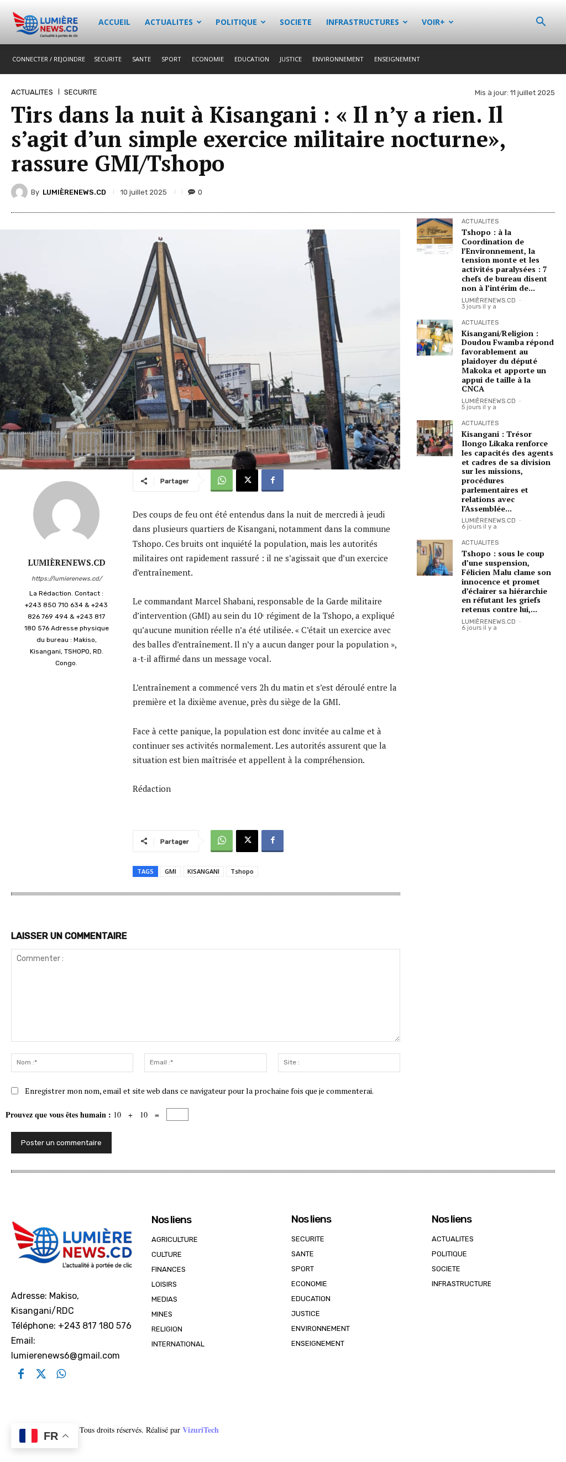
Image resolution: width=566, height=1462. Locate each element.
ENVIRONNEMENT (338, 59)
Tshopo (242, 871)
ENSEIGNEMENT (397, 59)
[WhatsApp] (222, 480)
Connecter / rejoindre (48, 59)
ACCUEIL (114, 22)
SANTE (141, 59)
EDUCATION (251, 59)
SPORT (171, 59)
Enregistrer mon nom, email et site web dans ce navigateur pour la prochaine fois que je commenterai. (199, 1090)
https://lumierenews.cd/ (67, 578)
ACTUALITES (169, 22)
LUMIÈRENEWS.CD (74, 192)
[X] (247, 480)
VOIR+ (433, 22)
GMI (170, 871)
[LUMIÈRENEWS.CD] (21, 192)
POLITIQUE (236, 22)
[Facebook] (272, 480)
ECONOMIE (208, 59)
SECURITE (108, 59)
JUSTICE (291, 59)
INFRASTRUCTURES (362, 22)
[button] (540, 23)
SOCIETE (296, 22)
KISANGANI (203, 871)
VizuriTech (200, 1429)
